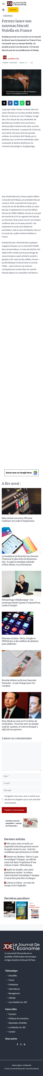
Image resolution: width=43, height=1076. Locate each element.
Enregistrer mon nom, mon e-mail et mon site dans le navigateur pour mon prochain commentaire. (22, 799)
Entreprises (8, 15)
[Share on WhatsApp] (22, 103)
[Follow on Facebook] (17, 1044)
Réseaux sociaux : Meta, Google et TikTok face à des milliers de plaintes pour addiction (20, 641)
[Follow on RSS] (24, 1044)
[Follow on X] (21, 1044)
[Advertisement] (21, 172)
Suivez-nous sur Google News (19, 472)
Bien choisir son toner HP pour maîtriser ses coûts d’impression (18, 519)
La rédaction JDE (13, 59)
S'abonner (13, 10)
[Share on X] (4, 103)
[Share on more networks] (28, 103)
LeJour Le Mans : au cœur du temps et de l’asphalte (19, 884)
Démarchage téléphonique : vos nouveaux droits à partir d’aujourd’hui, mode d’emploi (21, 602)
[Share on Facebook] (10, 103)
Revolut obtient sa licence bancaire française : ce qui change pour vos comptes (19, 683)
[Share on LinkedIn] (16, 103)
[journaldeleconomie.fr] (16, 3)
